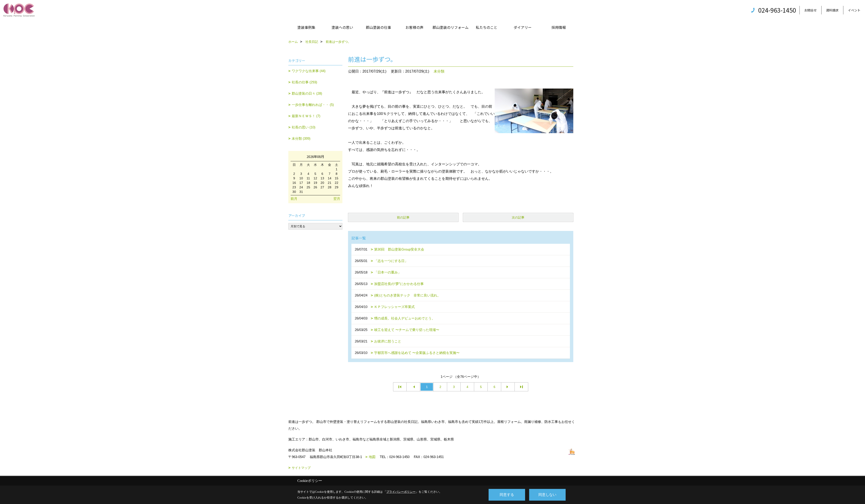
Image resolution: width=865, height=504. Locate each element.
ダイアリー (523, 27)
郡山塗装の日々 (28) (307, 93)
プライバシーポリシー (401, 491)
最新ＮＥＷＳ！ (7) (306, 116)
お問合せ (810, 10)
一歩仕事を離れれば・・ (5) (313, 105)
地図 (372, 457)
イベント (854, 10)
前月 (294, 199)
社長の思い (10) (303, 127)
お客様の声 (414, 27)
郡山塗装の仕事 (378, 27)
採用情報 (558, 27)
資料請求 (832, 10)
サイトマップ (301, 468)
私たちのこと (486, 27)
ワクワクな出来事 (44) (309, 71)
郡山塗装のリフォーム (450, 27)
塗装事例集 (306, 27)
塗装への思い (342, 27)
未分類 (439, 71)
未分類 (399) (301, 138)
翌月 (336, 199)
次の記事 (518, 217)
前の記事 (403, 217)
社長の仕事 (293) (304, 82)
